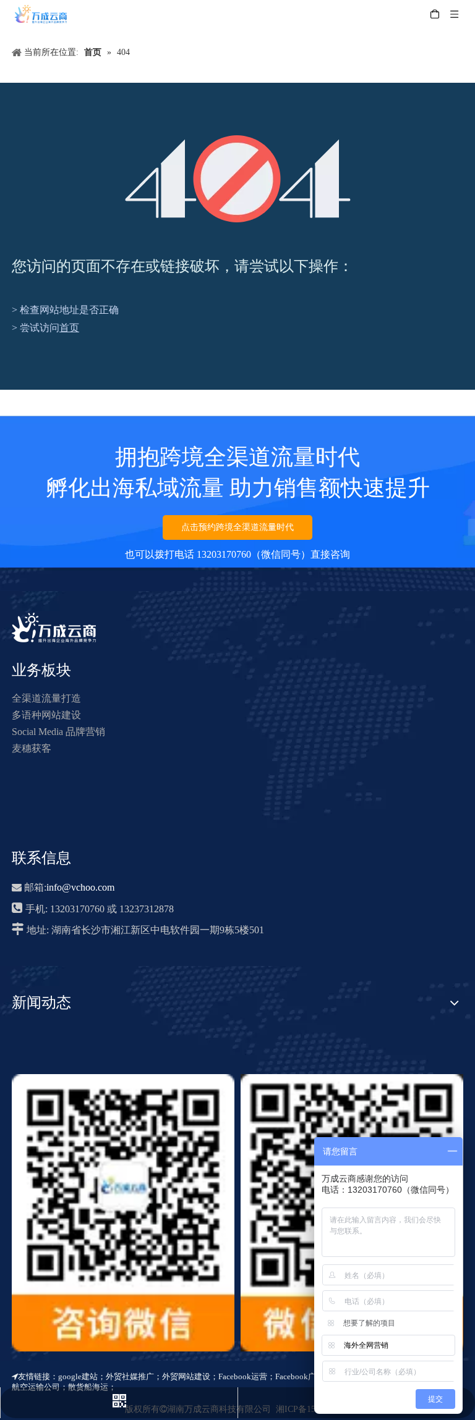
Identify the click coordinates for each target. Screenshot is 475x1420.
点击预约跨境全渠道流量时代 (237, 527)
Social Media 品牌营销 (58, 731)
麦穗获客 (31, 748)
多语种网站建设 (46, 715)
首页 (69, 327)
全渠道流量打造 (46, 698)
